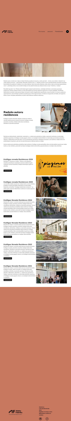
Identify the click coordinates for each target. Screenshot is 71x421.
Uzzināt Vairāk (7, 170)
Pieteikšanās (59, 31)
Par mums (42, 31)
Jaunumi (50, 31)
